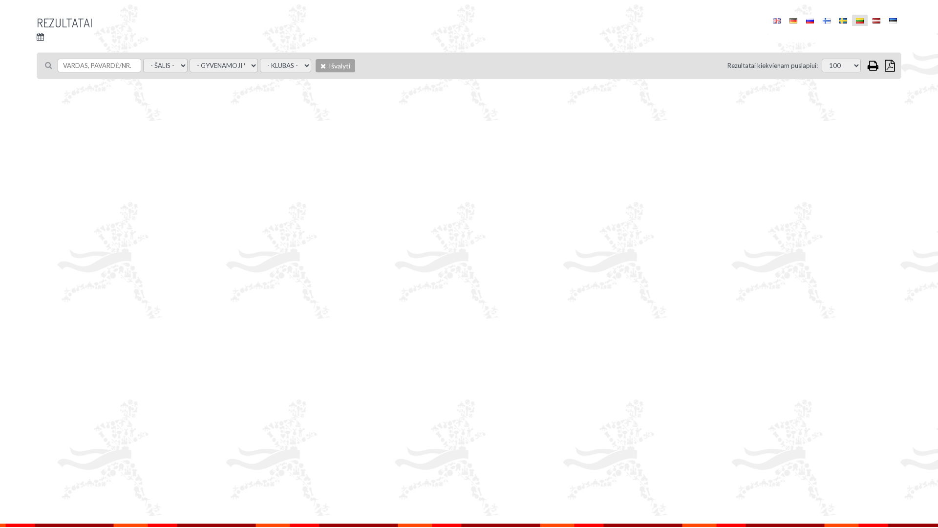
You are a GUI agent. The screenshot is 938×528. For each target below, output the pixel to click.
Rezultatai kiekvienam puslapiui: (772, 65)
